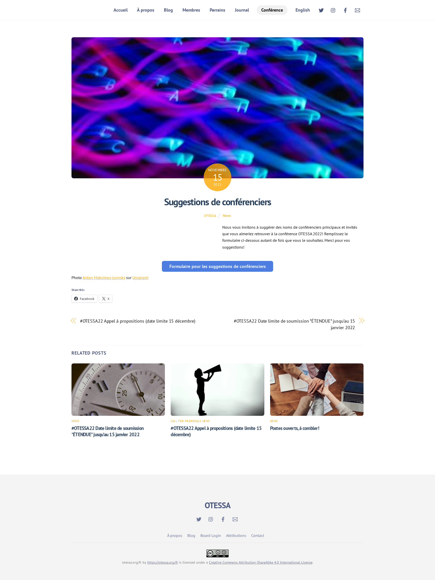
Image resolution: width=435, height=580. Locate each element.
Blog (168, 10)
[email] (357, 9)
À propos (145, 10)
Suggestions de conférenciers (217, 201)
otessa (210, 216)
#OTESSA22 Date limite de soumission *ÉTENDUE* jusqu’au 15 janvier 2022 (294, 324)
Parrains (217, 10)
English (303, 10)
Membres (191, 10)
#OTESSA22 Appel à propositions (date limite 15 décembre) (137, 321)
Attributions (236, 535)
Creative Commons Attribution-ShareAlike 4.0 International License (260, 562)
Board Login (210, 535)
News (227, 215)
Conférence (272, 10)
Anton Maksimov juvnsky (104, 277)
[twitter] (321, 9)
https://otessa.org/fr (162, 562)
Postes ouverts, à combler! (294, 428)
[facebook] (345, 9)
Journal (242, 10)
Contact (257, 535)
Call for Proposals (186, 421)
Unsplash (140, 277)
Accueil (121, 10)
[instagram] (333, 9)
